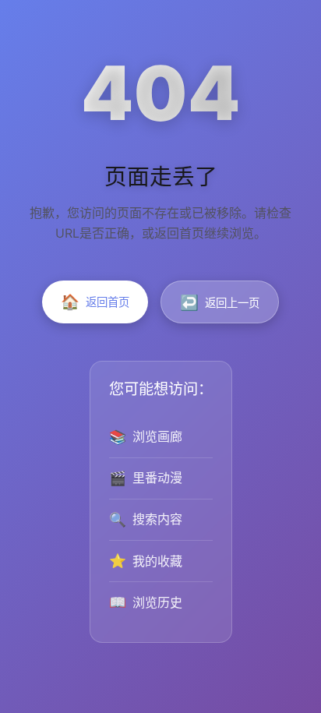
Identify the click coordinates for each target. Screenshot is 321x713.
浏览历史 (145, 602)
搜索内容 (145, 519)
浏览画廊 (145, 437)
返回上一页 (219, 302)
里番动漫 (145, 478)
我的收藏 (145, 560)
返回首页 (95, 301)
